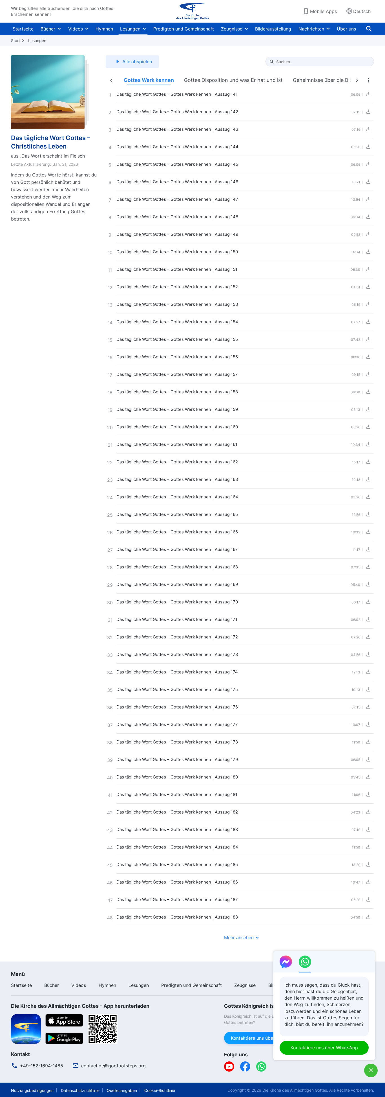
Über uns (346, 29)
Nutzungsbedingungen (32, 1090)
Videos (75, 29)
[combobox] (322, 61)
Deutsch (362, 11)
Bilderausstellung (273, 29)
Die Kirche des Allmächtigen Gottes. (295, 1090)
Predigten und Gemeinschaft (183, 29)
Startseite (23, 29)
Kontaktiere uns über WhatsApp (264, 1038)
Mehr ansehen (239, 937)
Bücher (48, 29)
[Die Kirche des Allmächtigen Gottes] (192, 11)
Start (15, 40)
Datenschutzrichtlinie (80, 1090)
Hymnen (104, 29)
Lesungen (130, 29)
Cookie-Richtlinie (159, 1090)
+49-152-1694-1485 (41, 1065)
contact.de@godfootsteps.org (113, 1065)
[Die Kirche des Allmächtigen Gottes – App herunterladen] (26, 1028)
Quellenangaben (122, 1090)
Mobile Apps (323, 11)
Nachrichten (311, 29)
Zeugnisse (231, 29)
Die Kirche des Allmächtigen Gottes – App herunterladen (80, 1006)
